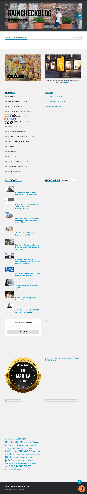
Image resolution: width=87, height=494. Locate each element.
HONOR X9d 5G (29, 448)
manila (27, 454)
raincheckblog (20, 486)
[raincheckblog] (43, 16)
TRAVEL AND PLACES (16, 166)
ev (26, 442)
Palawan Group (27, 457)
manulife (32, 454)
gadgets (22, 445)
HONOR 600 (20, 448)
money (38, 454)
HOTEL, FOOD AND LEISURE (18, 136)
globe (33, 445)
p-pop (20, 457)
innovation (25, 451)
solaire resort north (32, 463)
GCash (28, 445)
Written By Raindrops (53, 106)
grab (36, 445)
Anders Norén (18, 490)
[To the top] (80, 482)
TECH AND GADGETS (16, 161)
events (30, 442)
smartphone (22, 463)
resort (18, 460)
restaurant (27, 460)
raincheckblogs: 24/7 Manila (55, 101)
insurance (36, 451)
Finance (36, 442)
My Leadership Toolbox (53, 96)
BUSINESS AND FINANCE (17, 111)
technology (23, 466)
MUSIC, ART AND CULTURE (18, 141)
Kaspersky (18, 454)
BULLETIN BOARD (15, 106)
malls (22, 454)
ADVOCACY (12, 96)
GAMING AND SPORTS (16, 121)
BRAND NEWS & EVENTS (17, 101)
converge (22, 439)
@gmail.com (66, 82)
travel (19, 469)
